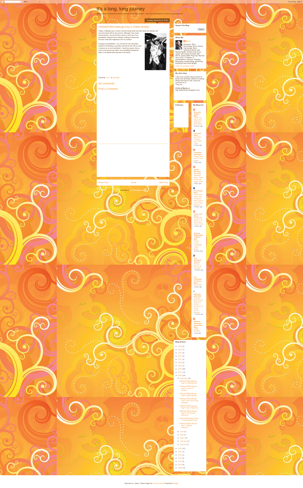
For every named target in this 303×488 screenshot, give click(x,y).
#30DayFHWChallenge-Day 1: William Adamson (188, 425)
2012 (180, 458)
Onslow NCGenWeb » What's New (198, 236)
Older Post (163, 182)
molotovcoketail (158, 483)
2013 (180, 455)
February (183, 441)
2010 (180, 465)
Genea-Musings (197, 170)
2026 (180, 346)
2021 (180, 359)
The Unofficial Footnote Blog (198, 280)
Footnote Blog (197, 134)
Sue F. (188, 41)
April (182, 435)
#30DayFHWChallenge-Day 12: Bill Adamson (188, 382)
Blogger (175, 483)
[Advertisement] (133, 160)
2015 (180, 448)
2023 (180, 353)
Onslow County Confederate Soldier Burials (198, 245)
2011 (180, 461)
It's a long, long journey (121, 8)
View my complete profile (184, 66)
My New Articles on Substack (197, 266)
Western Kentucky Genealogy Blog (198, 324)
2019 (180, 366)
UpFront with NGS (197, 295)
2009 (180, 468)
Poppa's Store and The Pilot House (198, 158)
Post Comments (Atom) (138, 190)
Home (133, 182)
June (182, 431)
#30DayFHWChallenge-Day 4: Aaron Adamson (189, 407)
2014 (180, 452)
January (183, 444)
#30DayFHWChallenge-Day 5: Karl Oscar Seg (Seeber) (189, 401)
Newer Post (103, 182)
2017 (180, 372)
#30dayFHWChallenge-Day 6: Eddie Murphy (188, 394)
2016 (180, 375)
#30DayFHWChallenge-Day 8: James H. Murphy (188, 388)
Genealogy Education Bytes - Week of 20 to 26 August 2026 (198, 177)
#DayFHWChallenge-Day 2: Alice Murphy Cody (189, 419)
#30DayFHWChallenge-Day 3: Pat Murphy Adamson (188, 413)
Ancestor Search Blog (197, 114)
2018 (180, 369)
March (182, 438)
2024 (180, 350)
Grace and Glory (198, 215)
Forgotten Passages (198, 153)
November (184, 378)
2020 (180, 362)
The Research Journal (197, 260)
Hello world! (198, 285)
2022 (180, 356)
